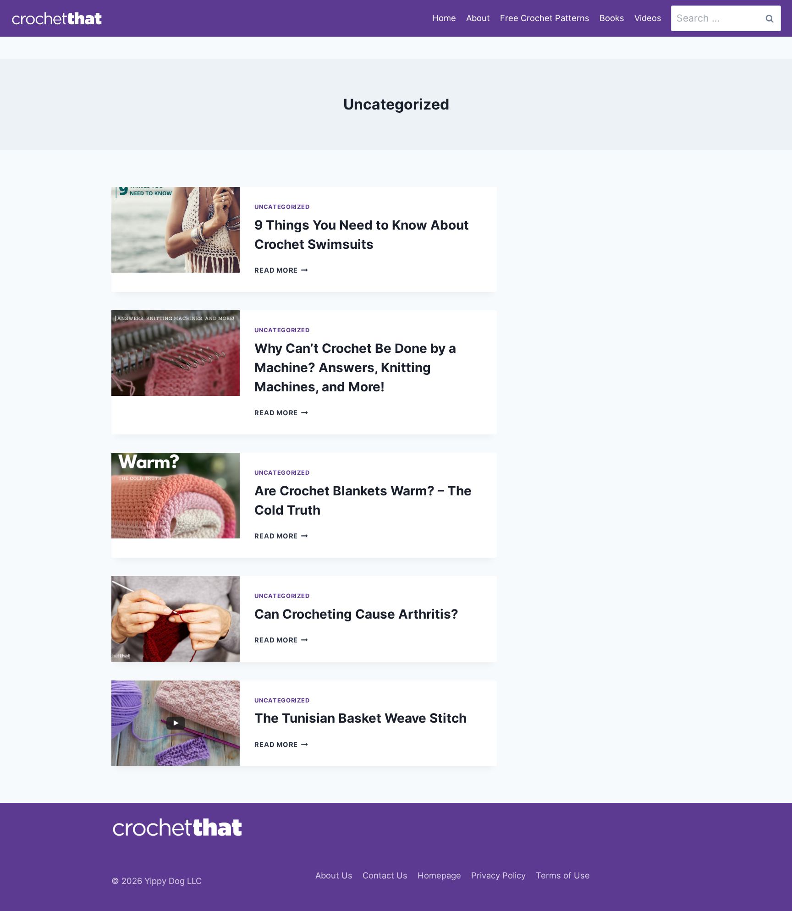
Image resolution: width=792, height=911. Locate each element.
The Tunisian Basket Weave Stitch (360, 718)
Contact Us (385, 875)
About (478, 18)
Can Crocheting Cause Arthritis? (356, 614)
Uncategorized (281, 206)
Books (612, 18)
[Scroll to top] (768, 863)
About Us (333, 875)
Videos (647, 18)
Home (444, 18)
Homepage (439, 875)
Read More (281, 270)
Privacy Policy (498, 875)
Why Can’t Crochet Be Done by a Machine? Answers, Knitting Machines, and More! (355, 367)
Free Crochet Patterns (544, 18)
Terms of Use (563, 875)
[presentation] (175, 230)
